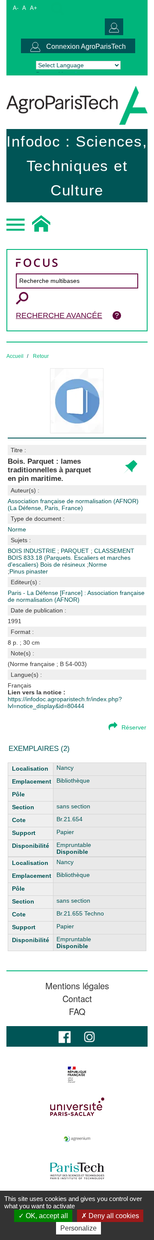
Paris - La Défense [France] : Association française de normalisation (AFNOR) (76, 596)
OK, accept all (46, 1215)
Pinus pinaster (28, 571)
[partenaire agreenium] (77, 1139)
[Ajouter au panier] (130, 466)
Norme (98, 564)
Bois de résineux (63, 564)
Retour (41, 356)
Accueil (15, 356)
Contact (77, 998)
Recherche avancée (59, 315)
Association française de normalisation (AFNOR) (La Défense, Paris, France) (73, 504)
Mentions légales (77, 986)
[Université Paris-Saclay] (77, 1106)
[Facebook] (64, 1036)
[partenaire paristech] (77, 1171)
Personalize (78, 1228)
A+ (33, 8)
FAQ (77, 1011)
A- (15, 8)
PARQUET (76, 550)
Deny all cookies (113, 1215)
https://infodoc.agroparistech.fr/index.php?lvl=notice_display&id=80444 (65, 702)
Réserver (133, 727)
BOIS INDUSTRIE (32, 550)
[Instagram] (89, 1036)
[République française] (77, 1074)
